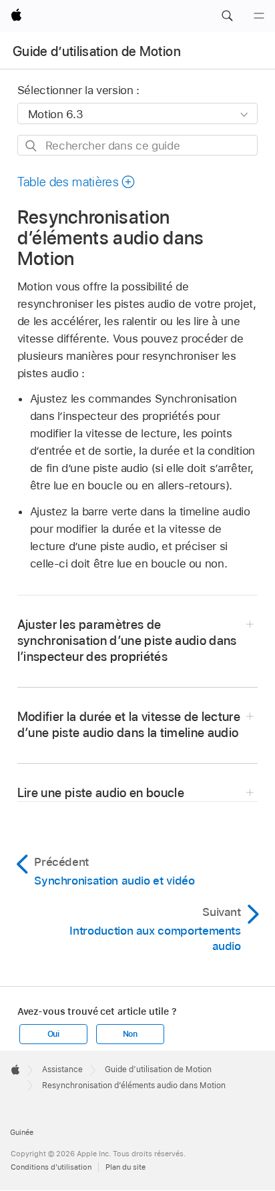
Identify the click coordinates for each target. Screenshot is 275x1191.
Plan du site (125, 1167)
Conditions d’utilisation (51, 1167)
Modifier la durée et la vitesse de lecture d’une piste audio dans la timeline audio (128, 724)
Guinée (21, 1132)
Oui (53, 1034)
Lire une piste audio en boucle (100, 792)
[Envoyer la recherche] (32, 146)
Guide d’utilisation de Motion (97, 51)
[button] (227, 16)
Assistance (62, 1069)
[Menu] (259, 16)
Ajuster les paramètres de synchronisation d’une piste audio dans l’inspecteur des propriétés (127, 640)
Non (130, 1034)
